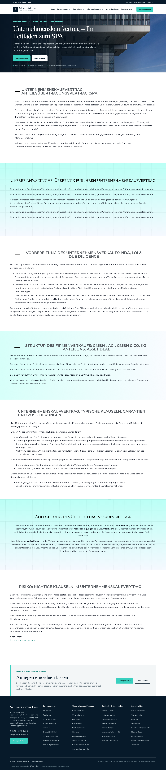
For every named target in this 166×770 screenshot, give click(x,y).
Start (53, 9)
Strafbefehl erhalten (108, 715)
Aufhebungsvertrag (49, 723)
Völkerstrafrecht (136, 715)
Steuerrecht (76, 732)
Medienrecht (135, 745)
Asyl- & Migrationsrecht (51, 745)
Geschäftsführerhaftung (110, 740)
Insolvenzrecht (77, 723)
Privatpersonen (62, 9)
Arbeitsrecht (47, 711)
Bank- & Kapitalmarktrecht (140, 740)
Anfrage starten (145, 9)
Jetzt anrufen (40, 58)
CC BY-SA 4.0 (32, 766)
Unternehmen (77, 9)
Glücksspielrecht (136, 732)
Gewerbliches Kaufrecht (80, 749)
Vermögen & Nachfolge (51, 740)
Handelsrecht (76, 719)
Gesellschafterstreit (108, 736)
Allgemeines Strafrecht (109, 719)
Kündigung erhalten (49, 719)
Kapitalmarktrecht (78, 728)
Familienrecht (47, 715)
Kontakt (12, 761)
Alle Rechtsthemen (112, 9)
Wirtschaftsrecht (77, 715)
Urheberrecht (135, 723)
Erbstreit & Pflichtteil (50, 732)
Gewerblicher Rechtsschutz (140, 728)
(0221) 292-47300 (19, 730)
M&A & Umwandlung (79, 736)
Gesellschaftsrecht (78, 711)
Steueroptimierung (137, 736)
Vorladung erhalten (108, 711)
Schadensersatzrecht (50, 736)
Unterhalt (46, 728)
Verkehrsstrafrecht (108, 728)
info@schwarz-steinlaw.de (19, 735)
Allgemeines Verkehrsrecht (111, 732)
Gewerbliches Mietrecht (80, 745)
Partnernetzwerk (127, 9)
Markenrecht (135, 719)
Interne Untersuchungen (22, 640)
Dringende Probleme (94, 9)
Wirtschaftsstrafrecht (109, 723)
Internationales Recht (138, 711)
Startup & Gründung (79, 740)
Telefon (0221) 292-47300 (22, 2)
